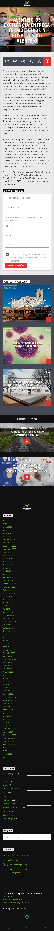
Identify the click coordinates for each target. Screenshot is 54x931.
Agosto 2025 (8, 558)
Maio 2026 (7, 530)
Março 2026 (8, 536)
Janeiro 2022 (8, 694)
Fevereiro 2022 (9, 691)
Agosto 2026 (8, 520)
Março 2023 (8, 650)
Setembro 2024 (9, 593)
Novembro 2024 (9, 587)
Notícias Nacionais (10, 807)
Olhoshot (24, 908)
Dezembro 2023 (9, 621)
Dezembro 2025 (9, 546)
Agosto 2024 (8, 596)
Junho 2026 (7, 527)
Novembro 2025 (9, 549)
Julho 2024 (7, 599)
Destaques (19, 16)
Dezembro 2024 (9, 584)
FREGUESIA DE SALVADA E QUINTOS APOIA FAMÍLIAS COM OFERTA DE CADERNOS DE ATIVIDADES (27, 386)
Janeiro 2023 (8, 656)
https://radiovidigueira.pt (17, 855)
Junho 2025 (7, 565)
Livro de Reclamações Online (16, 902)
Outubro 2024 (8, 590)
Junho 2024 (7, 602)
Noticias (8, 330)
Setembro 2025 (9, 555)
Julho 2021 (7, 713)
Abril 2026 (7, 533)
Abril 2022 (7, 684)
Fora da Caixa (10, 288)
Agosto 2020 (8, 747)
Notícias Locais (33, 16)
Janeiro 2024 (8, 618)
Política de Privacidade (13, 899)
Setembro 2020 (9, 744)
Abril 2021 (7, 722)
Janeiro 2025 (8, 580)
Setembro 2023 (9, 631)
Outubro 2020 (8, 741)
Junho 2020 (7, 754)
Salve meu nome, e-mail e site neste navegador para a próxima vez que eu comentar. (28, 254)
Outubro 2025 (8, 552)
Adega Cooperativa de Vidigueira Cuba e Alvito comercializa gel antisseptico (27, 468)
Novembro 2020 (9, 738)
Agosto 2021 (8, 710)
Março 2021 (8, 725)
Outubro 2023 (8, 628)
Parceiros (7, 811)
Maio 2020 (7, 757)
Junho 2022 (7, 678)
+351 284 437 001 (14, 860)
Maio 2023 (7, 643)
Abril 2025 (7, 571)
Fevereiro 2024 (9, 615)
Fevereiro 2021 (9, 729)
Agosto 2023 (8, 634)
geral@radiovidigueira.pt (17, 864)
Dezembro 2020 (9, 735)
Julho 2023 (7, 637)
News (5, 796)
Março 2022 (8, 687)
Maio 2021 (7, 719)
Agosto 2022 (8, 672)
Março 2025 (8, 574)
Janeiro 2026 (8, 542)
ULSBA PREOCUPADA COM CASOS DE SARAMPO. (28, 344)
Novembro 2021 (9, 700)
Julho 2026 (7, 524)
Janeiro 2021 (8, 732)
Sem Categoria (9, 819)
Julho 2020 (7, 751)
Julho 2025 (7, 561)
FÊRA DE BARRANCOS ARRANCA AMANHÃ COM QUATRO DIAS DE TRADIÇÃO (27, 303)
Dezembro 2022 (9, 659)
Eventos (6, 781)
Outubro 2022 (8, 665)
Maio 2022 (7, 681)
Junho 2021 (7, 716)
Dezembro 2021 (9, 697)
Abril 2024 (7, 609)
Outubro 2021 (8, 703)
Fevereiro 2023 (9, 653)
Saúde (5, 815)
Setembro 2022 (9, 669)
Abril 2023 (7, 647)
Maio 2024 (7, 606)
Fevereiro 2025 (9, 577)
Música (6, 792)
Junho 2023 (7, 640)
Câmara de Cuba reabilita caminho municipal (28, 433)
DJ (4, 777)
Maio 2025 (7, 568)
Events (5, 785)
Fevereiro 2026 (9, 539)
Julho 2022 (7, 675)
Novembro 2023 (9, 624)
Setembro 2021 (9, 706)
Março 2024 (8, 612)
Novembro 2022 (9, 662)
